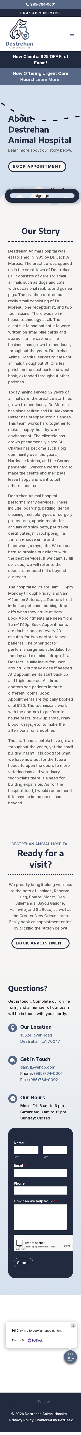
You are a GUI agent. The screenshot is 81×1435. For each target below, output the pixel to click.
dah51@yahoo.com (37, 1067)
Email (20, 1165)
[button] (70, 1356)
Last (45, 1157)
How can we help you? (34, 1201)
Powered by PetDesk (55, 1420)
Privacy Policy (21, 1420)
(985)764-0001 (48, 1073)
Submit (23, 1262)
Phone (19, 1183)
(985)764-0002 (43, 1079)
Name (20, 1143)
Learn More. (48, 79)
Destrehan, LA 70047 (40, 1041)
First (16, 1157)
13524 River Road (36, 1035)
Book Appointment (40, 13)
